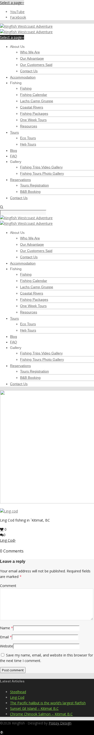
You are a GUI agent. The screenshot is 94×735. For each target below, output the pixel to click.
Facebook (18, 17)
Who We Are (30, 52)
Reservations (20, 180)
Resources (28, 126)
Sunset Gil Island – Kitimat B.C (34, 708)
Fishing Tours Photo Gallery (42, 173)
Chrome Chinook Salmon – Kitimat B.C (41, 714)
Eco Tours (28, 138)
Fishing (26, 88)
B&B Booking (30, 192)
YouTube (17, 11)
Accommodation (23, 77)
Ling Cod (17, 697)
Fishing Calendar (33, 95)
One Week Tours (33, 120)
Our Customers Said (36, 65)
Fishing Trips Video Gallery (41, 167)
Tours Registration (34, 185)
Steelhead (18, 691)
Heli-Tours (28, 144)
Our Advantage (32, 58)
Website (6, 646)
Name (5, 628)
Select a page (11, 2)
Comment (8, 585)
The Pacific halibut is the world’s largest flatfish (48, 703)
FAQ (13, 156)
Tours (14, 132)
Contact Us (29, 71)
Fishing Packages (34, 114)
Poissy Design (60, 723)
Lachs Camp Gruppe (36, 101)
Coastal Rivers (31, 107)
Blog (13, 151)
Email (4, 637)
